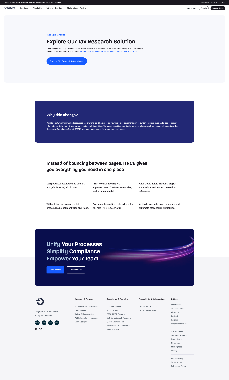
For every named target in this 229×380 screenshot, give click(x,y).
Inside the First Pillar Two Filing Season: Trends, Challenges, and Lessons (32, 2)
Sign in (204, 8)
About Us (214, 3)
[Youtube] (40, 328)
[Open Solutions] (30, 8)
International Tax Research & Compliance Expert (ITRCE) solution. (109, 51)
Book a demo (218, 8)
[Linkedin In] (36, 328)
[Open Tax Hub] (64, 8)
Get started (192, 8)
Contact (222, 3)
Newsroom (205, 3)
